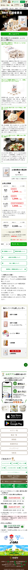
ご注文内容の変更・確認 (13, 468)
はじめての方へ (6, 463)
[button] (26, 5)
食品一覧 (14, 435)
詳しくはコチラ (14, 34)
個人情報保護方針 (20, 561)
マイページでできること (14, 472)
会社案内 (12, 561)
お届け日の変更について (14, 257)
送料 (3, 468)
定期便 (14, 463)
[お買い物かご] (26, 2)
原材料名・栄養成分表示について (14, 269)
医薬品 (14, 439)
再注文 (23, 468)
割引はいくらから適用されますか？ (13, 481)
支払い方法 (22, 463)
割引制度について (21, 251)
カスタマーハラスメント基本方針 (13, 566)
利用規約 (18, 563)
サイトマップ (20, 564)
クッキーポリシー (9, 563)
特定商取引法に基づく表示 (8, 564)
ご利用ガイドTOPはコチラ (20, 485)
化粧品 (14, 453)
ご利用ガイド (4, 561)
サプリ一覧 (14, 430)
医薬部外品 (14, 444)
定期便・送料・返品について (19, 239)
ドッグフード (14, 448)
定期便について (8, 251)
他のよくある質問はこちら (6, 485)
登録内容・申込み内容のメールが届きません (14, 476)
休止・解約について (14, 263)
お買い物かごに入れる (19, 244)
